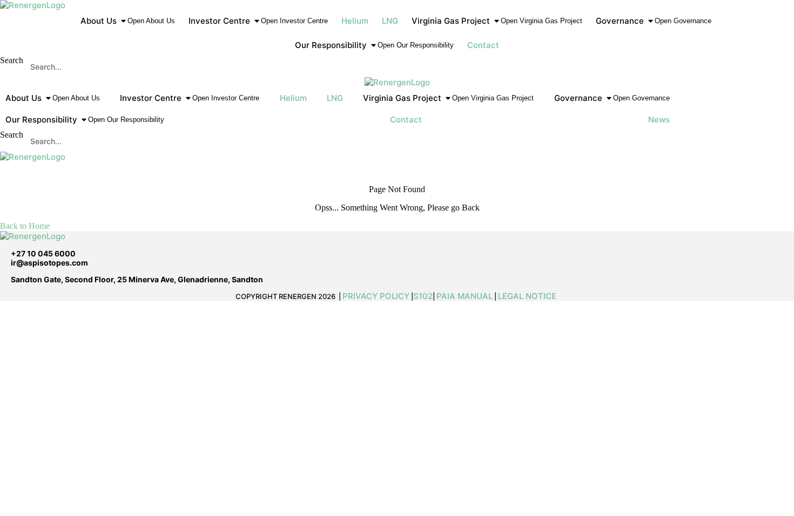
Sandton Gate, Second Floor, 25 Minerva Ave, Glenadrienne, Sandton (137, 279)
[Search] (780, 66)
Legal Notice (528, 296)
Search (11, 60)
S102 (423, 296)
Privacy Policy (375, 296)
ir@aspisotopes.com (49, 262)
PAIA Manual (464, 296)
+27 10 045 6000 (43, 253)
